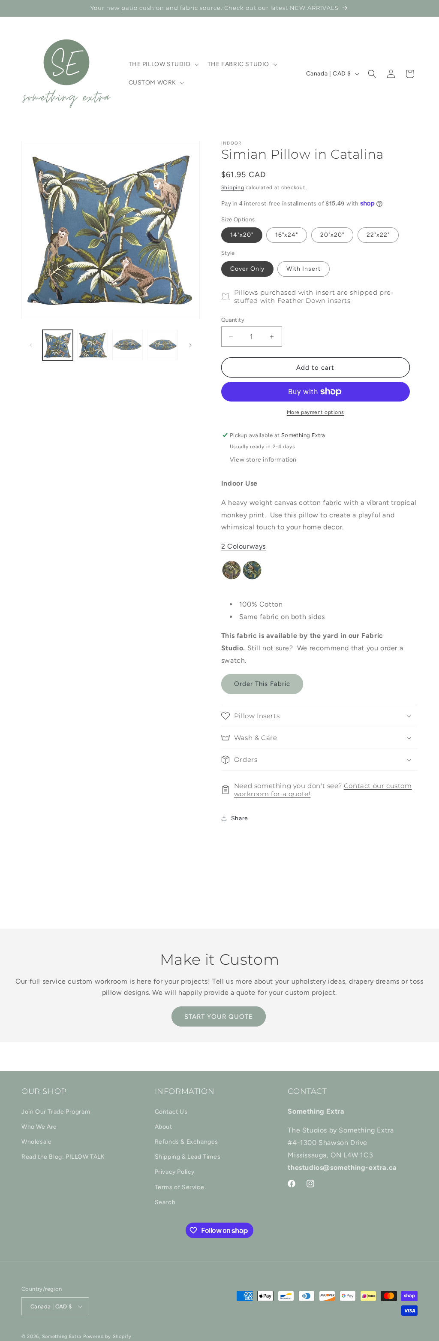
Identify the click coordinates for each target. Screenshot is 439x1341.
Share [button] (239, 818)
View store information (263, 459)
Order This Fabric (262, 684)
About (163, 1126)
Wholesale (36, 1141)
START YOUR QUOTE (218, 1017)
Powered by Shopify (107, 1336)
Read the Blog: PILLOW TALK (63, 1156)
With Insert (303, 268)
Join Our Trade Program (55, 1111)
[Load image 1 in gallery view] (57, 345)
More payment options (315, 412)
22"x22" (378, 235)
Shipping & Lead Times (188, 1156)
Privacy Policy (175, 1171)
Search (165, 1202)
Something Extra (62, 1336)
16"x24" (286, 235)
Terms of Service (179, 1187)
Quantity (232, 320)
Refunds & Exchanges (186, 1141)
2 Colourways (243, 546)
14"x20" (241, 235)
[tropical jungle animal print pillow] (272, 585)
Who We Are (39, 1126)
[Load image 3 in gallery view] (127, 345)
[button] (162, 64)
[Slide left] (30, 345)
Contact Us (171, 1111)
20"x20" (332, 235)
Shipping (232, 187)
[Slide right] (190, 345)
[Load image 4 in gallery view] (162, 345)
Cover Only (247, 268)
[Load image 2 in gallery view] (92, 345)
